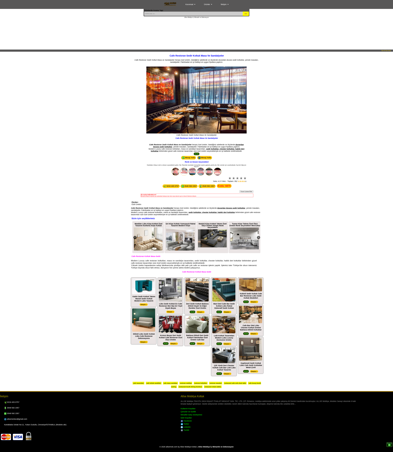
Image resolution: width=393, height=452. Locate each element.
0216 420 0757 (172, 186)
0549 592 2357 (190, 186)
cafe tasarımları (138, 383)
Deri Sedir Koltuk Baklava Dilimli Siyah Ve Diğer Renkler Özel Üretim (197, 306)
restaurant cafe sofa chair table (235, 383)
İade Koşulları (186, 418)
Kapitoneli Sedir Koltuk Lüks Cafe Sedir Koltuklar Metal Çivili (251, 365)
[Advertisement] (196, 34)
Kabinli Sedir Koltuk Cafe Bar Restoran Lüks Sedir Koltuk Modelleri (251, 296)
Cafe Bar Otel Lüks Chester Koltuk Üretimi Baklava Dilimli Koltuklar (251, 327)
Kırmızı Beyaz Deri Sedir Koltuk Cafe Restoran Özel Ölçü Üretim (170, 337)
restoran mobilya (186, 383)
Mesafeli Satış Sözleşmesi (191, 415)
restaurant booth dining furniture (190, 387)
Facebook (187, 421)
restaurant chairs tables (212, 387)
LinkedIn (187, 427)
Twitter (186, 424)
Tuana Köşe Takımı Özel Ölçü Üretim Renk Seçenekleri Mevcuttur (212, 225)
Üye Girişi (388, 50)
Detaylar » (144, 304)
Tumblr (186, 430)
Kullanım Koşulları (188, 409)
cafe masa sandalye (170, 383)
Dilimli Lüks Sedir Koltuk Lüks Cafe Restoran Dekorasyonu (144, 336)
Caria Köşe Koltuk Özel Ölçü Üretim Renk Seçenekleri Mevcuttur (244, 225)
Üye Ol (383, 50)
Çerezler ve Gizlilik (188, 412)
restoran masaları (216, 383)
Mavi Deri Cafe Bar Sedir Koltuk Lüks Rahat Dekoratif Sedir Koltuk (224, 306)
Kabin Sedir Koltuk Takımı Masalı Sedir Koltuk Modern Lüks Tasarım (144, 298)
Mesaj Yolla (190, 158)
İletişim (223, 4)
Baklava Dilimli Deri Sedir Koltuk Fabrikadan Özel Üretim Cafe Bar (197, 337)
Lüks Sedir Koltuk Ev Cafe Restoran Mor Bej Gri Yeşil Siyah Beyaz (170, 306)
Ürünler (207, 4)
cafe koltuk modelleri (153, 383)
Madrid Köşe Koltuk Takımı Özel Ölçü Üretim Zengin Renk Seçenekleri (181, 225)
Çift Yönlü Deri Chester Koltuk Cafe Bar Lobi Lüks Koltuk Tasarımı (224, 367)
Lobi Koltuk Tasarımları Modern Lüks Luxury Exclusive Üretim (224, 338)
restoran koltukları (200, 383)
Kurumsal (189, 4)
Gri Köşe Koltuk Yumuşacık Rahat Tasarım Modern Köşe (148, 225)
